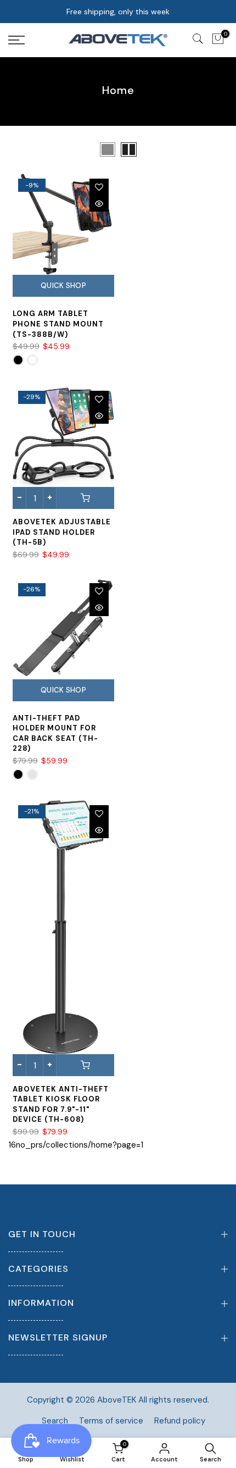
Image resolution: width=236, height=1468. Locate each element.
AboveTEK (116, 1399)
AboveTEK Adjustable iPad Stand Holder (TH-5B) (62, 532)
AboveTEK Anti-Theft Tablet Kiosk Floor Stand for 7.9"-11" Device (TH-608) (61, 1104)
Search (55, 1420)
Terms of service (111, 1420)
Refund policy (179, 1420)
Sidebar (213, 148)
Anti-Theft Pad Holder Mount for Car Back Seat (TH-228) (55, 733)
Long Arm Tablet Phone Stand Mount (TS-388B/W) (58, 324)
